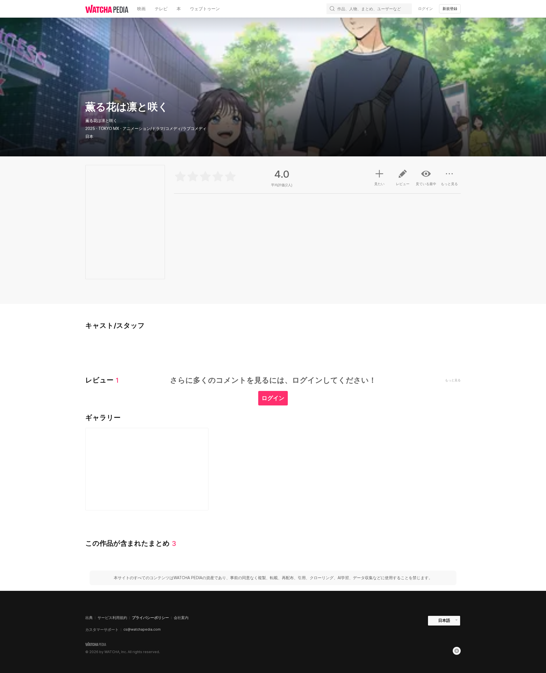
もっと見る (449, 184)
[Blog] (457, 651)
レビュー (403, 184)
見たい (379, 184)
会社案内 (181, 618)
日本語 (444, 620)
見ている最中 (426, 184)
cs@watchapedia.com (142, 629)
